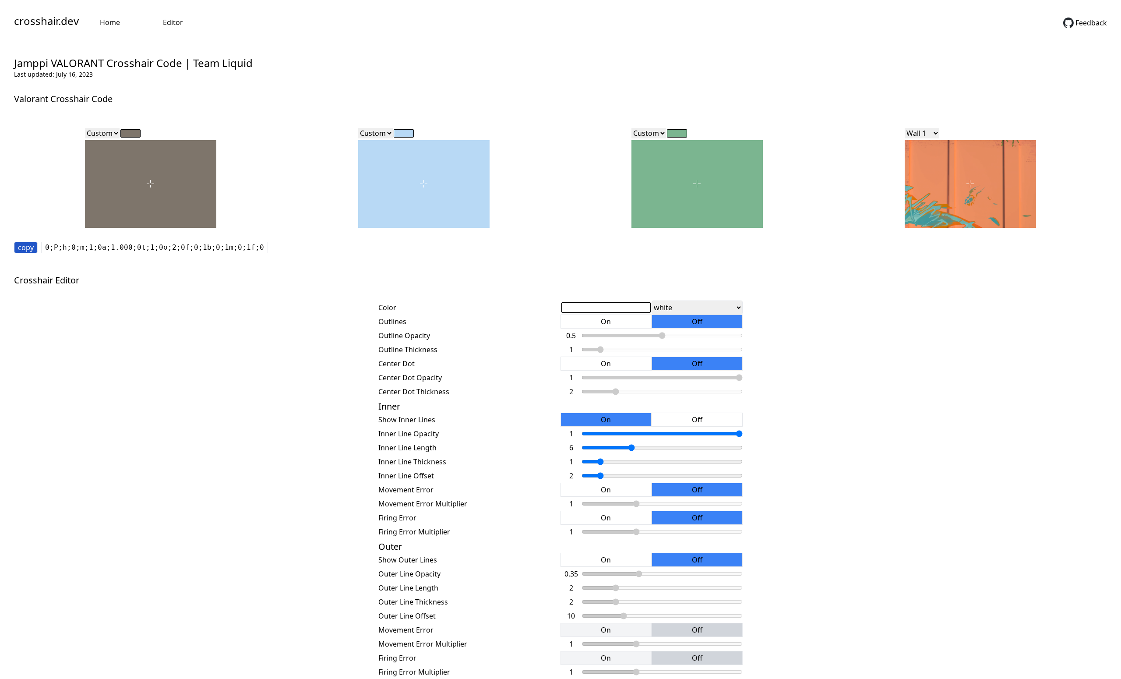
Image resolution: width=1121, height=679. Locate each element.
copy (26, 247)
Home (110, 22)
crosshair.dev (46, 21)
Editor (173, 22)
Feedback (1091, 23)
